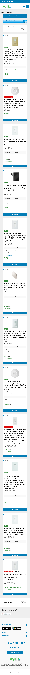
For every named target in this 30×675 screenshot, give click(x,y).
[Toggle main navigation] (24, 7)
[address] (25, 643)
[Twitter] (9, 2)
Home (2, 12)
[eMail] (22, 643)
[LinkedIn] (7, 2)
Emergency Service (15, 652)
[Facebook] (2, 2)
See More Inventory (9, 255)
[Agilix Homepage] (15, 658)
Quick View (16, 80)
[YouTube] (12, 2)
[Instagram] (5, 2)
